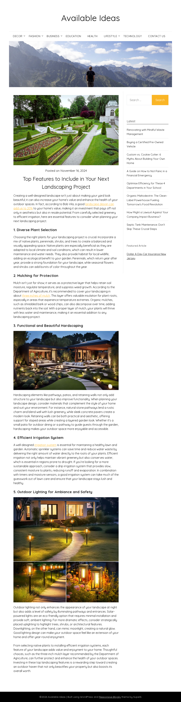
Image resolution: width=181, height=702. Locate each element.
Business (53, 36)
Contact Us (156, 36)
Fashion (34, 36)
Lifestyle (110, 36)
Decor (17, 36)
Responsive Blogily (110, 696)
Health (92, 36)
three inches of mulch (36, 295)
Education (73, 36)
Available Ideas (90, 18)
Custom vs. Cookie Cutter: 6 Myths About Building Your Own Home (146, 159)
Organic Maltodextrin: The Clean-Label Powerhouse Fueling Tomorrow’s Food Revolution (147, 200)
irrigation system (45, 445)
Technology (132, 36)
